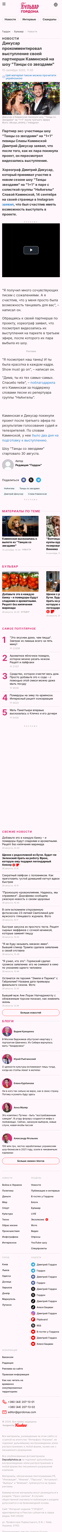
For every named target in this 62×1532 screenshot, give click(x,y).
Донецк (6, 1281)
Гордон (6, 31)
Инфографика (10, 1236)
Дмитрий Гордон (47, 1264)
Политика (7, 1190)
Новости (10, 19)
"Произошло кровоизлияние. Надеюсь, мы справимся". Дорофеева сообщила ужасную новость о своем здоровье (30, 896)
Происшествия (11, 1231)
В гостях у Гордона (42, 1196)
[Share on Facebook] (23, 480)
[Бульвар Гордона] (30, 8)
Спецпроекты (39, 1248)
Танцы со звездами (30, 488)
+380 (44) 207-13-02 (21, 1407)
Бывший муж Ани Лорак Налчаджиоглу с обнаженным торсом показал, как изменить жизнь (31, 999)
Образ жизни (10, 1225)
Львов (5, 1270)
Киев (5, 1264)
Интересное (9, 1242)
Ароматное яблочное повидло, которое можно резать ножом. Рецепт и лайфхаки (30, 659)
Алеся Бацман (45, 1307)
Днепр (6, 1293)
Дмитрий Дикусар (13, 494)
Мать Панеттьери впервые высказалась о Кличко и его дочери (34, 711)
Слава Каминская (37, 494)
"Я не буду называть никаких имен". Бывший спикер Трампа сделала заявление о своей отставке (30, 947)
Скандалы (49, 19)
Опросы (35, 1236)
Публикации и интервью (45, 1190)
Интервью (29, 19)
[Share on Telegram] (38, 480)
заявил (8, 204)
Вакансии (7, 1357)
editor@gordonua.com (22, 1412)
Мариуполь (8, 1299)
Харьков (7, 1287)
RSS (39, 1325)
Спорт (5, 1207)
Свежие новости (17, 831)
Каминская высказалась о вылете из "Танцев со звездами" (19, 542)
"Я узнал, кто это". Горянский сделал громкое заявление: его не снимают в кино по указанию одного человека (30, 964)
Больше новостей (31, 1012)
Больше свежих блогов (30, 1160)
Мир (4, 1202)
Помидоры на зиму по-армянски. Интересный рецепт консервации (32, 697)
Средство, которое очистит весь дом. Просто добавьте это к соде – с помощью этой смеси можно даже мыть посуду (34, 678)
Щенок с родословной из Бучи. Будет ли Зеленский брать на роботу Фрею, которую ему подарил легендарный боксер (29, 859)
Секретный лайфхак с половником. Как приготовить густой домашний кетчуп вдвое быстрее (31, 878)
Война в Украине (12, 1184)
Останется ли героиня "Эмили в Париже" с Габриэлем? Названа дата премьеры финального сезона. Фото (30, 981)
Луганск (7, 1304)
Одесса (6, 1275)
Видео (34, 1231)
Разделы (36, 1178)
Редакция (7, 1362)
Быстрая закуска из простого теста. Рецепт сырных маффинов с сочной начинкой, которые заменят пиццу (30, 930)
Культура (7, 1213)
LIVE (33, 1213)
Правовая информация (15, 1374)
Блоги (8, 1021)
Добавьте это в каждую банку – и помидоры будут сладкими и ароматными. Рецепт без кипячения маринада (20, 601)
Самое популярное (19, 628)
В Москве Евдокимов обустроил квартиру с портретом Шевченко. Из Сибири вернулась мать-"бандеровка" (27, 1042)
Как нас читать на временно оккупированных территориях (12, 1386)
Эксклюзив (37, 1219)
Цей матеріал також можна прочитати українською (31, 77)
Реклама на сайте (12, 1368)
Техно (5, 1219)
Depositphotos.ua (11, 1459)
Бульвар (19, 31)
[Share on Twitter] (31, 480)
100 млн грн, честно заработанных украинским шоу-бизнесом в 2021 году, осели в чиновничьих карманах (29, 1149)
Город (5, 1257)
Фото (34, 1225)
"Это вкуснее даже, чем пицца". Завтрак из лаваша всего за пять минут (31, 641)
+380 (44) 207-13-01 (21, 1401)
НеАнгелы (9, 488)
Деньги (6, 1196)
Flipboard (42, 1319)
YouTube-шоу (39, 1242)
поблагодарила (42, 383)
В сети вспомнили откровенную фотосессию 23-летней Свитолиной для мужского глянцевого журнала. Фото (28, 913)
